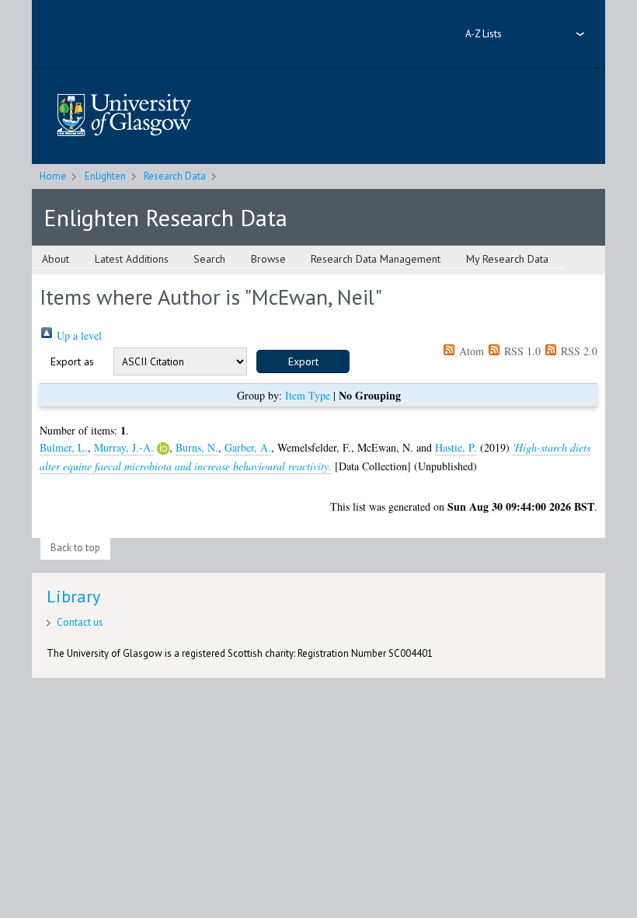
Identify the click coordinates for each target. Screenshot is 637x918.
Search (209, 259)
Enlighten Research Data (165, 217)
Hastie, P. (456, 447)
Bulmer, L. (64, 447)
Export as (72, 361)
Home (53, 176)
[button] (303, 361)
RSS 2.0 (577, 351)
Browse (268, 259)
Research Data (175, 176)
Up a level (78, 335)
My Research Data (507, 259)
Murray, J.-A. (124, 447)
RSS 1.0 (521, 351)
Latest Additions (132, 259)
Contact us (80, 622)
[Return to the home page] (124, 116)
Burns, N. (197, 447)
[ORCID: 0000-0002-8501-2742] (163, 448)
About (55, 259)
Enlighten (105, 176)
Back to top (75, 547)
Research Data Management (375, 259)
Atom (470, 351)
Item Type (307, 395)
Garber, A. (248, 447)
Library (73, 596)
